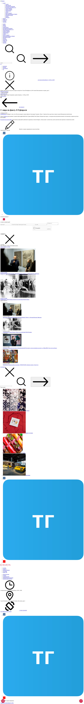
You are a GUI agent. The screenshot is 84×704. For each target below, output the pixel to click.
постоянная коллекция (10, 6)
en (0, 64)
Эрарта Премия (8, 8)
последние (2, 247)
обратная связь (6, 574)
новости (4, 569)
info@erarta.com (3, 93)
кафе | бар (5, 19)
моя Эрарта (5, 68)
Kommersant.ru (3, 114)
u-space (6, 11)
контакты (7, 17)
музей (4, 3)
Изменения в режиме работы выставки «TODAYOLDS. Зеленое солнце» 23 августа (20, 364)
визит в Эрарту (8, 13)
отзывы (4, 575)
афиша (4, 18)
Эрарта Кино (8, 10)
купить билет (3, 96)
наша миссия (8, 5)
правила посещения (4, 702)
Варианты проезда (4, 91)
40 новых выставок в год (10, 7)
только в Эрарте (8, 9)
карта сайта (11, 702)
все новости (3, 366)
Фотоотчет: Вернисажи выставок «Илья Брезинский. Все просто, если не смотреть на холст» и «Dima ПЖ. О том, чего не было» (30, 348)
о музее (6, 4)
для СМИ (5, 571)
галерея (4, 20)
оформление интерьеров (8, 577)
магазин (4, 21)
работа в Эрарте (6, 570)
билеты (6, 16)
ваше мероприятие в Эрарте (11, 14)
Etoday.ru (6, 116)
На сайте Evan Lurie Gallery (6, 119)
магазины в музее (9, 15)
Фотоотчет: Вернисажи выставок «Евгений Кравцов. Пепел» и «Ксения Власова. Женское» (22, 317)
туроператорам (6, 576)
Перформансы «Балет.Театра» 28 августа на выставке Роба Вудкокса (17, 332)
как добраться (3, 611)
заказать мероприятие (7, 578)
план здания (8, 611)
